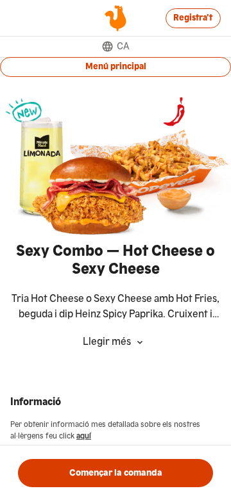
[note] (115, 307)
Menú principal (115, 67)
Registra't (192, 18)
